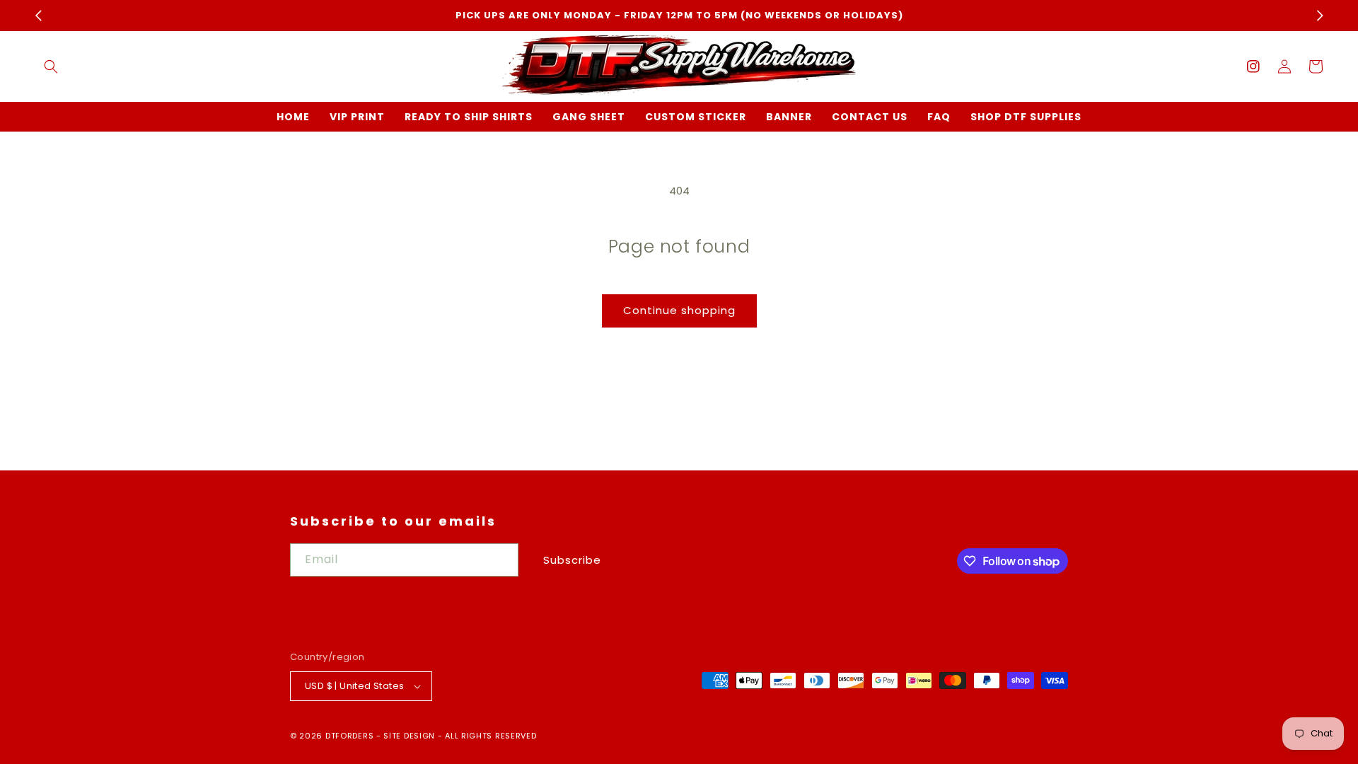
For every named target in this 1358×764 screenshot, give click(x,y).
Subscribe (572, 559)
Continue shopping (679, 310)
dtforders (349, 735)
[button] (50, 66)
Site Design (409, 735)
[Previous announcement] (38, 15)
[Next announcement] (1319, 15)
